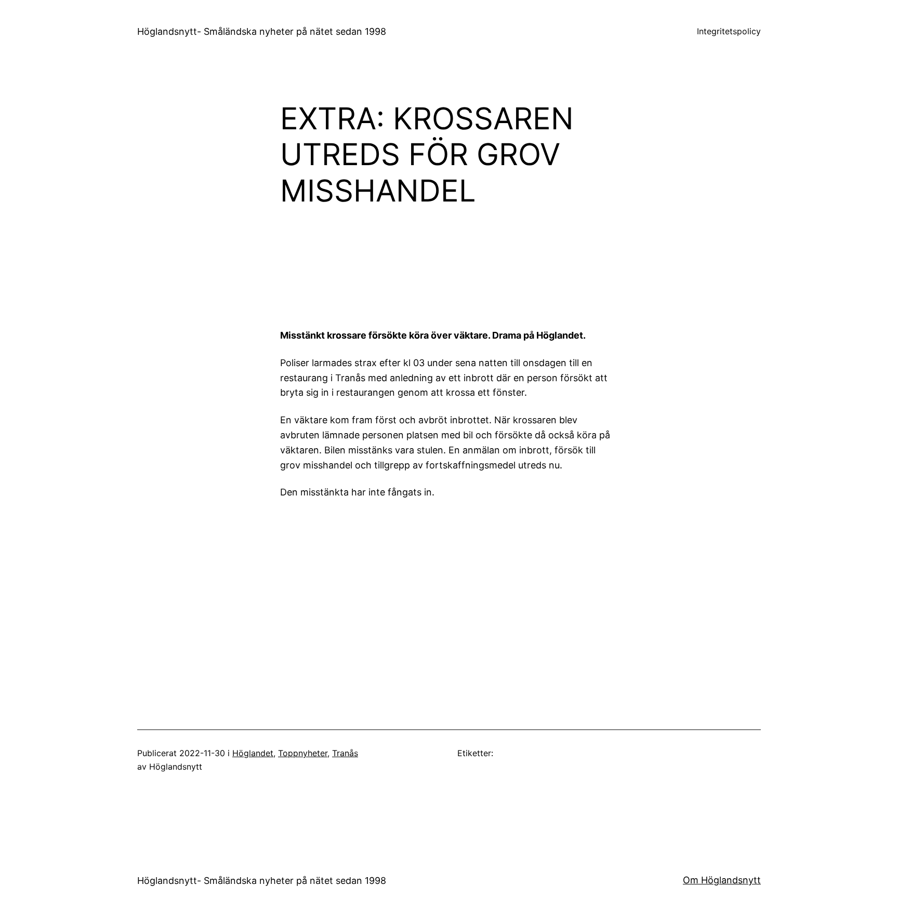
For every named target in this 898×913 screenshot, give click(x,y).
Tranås (345, 753)
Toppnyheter (302, 753)
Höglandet (252, 753)
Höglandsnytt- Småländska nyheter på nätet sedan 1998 (261, 31)
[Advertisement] (534, 265)
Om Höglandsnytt (722, 880)
